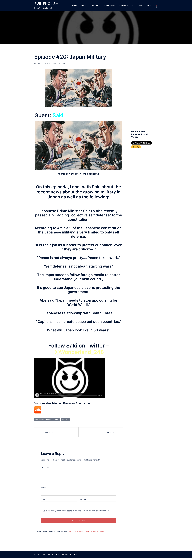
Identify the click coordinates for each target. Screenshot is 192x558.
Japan (57, 419)
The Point (110, 432)
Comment (46, 467)
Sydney (75, 554)
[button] (157, 5)
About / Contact (137, 5)
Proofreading (123, 5)
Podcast (95, 5)
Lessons (83, 5)
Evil (38, 64)
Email (44, 499)
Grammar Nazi (49, 432)
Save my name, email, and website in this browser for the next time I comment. (76, 511)
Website (83, 499)
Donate (148, 5)
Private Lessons (109, 5)
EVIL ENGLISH (46, 4)
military (65, 419)
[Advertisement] (143, 90)
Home (74, 5)
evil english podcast (43, 419)
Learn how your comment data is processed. (86, 531)
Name (44, 487)
